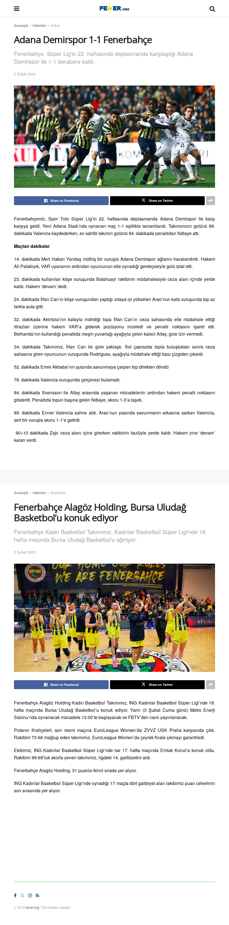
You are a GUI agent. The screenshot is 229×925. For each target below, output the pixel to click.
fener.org (32, 907)
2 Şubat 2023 (24, 74)
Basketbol (58, 492)
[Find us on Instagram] (30, 895)
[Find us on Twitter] (22, 895)
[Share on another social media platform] (210, 200)
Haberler (39, 25)
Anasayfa (21, 25)
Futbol (55, 25)
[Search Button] (212, 8)
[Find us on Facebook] (15, 895)
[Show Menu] (16, 8)
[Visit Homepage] (114, 8)
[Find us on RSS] (37, 895)
